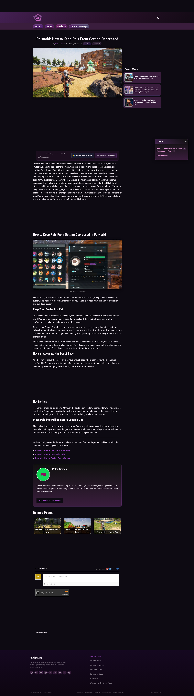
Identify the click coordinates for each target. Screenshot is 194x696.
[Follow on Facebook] (46, 672)
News (49, 26)
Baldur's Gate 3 (95, 661)
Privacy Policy (106, 692)
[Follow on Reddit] (31, 672)
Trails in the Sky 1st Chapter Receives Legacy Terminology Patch (145, 102)
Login (117, 569)
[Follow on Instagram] (55, 672)
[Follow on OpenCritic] (69, 672)
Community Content (97, 665)
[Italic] (48, 583)
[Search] (158, 17)
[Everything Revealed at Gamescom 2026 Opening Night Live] (129, 77)
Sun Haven (94, 678)
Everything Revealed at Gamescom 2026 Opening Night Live (147, 77)
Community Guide (96, 674)
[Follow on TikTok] (50, 672)
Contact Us (97, 692)
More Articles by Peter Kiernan (50, 500)
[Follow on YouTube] (41, 672)
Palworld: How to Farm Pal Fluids (50, 454)
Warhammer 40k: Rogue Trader (101, 683)
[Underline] (51, 583)
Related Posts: (162, 155)
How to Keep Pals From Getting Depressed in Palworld (169, 150)
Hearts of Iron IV (96, 669)
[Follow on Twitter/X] (64, 672)
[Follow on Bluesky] (60, 672)
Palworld (97, 44)
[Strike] (54, 583)
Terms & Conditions (118, 692)
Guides (38, 26)
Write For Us (88, 692)
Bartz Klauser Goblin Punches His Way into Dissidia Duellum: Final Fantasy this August (146, 90)
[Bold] (44, 583)
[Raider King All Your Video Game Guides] (38, 17)
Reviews (61, 26)
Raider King (36, 657)
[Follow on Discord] (36, 672)
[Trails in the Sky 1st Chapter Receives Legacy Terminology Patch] (129, 102)
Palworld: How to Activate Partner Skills (53, 450)
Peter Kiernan (60, 44)
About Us (80, 692)
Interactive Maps (79, 26)
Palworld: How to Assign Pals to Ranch (52, 458)
